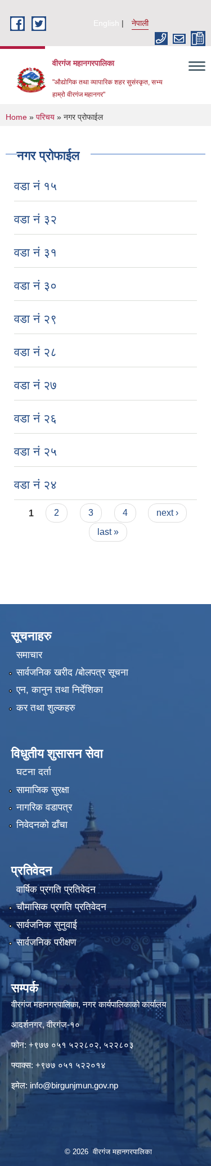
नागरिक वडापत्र (44, 807)
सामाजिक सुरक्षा (42, 790)
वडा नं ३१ (35, 252)
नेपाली (140, 23)
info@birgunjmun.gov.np (74, 1085)
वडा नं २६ (35, 418)
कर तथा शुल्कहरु (45, 708)
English (106, 23)
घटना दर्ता (33, 772)
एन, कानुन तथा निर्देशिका (59, 690)
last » (108, 532)
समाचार (29, 655)
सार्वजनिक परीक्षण (46, 942)
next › (167, 512)
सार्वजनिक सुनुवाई (46, 925)
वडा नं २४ (35, 484)
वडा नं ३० (35, 285)
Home (16, 116)
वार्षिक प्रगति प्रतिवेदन (56, 889)
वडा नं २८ (35, 351)
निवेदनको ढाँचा (42, 825)
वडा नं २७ (35, 385)
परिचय (45, 116)
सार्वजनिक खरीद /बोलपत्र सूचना (72, 672)
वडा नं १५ (35, 185)
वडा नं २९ (35, 318)
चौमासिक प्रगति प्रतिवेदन (61, 907)
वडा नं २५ (35, 451)
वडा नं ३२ (35, 219)
